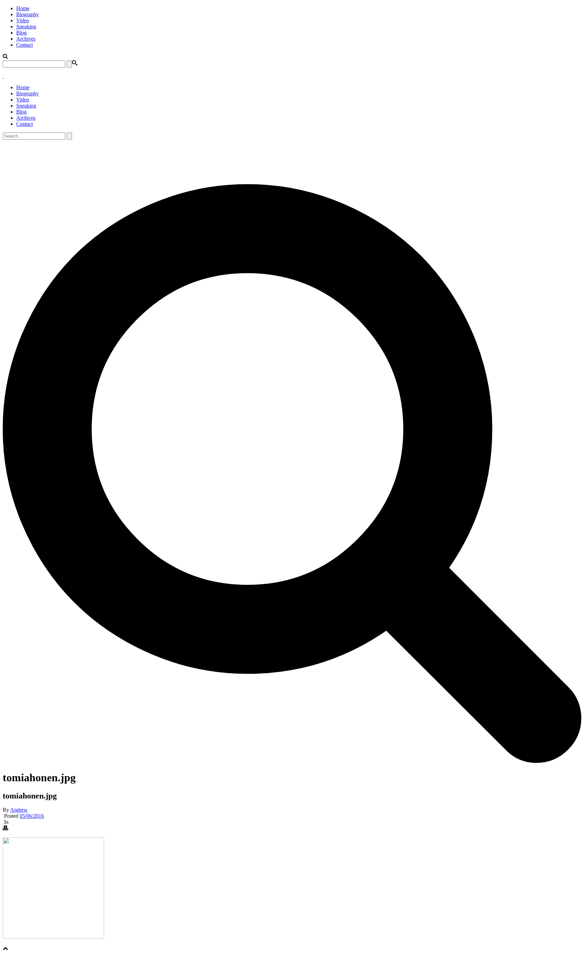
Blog (21, 32)
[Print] (5, 829)
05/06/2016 (32, 816)
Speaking (26, 26)
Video (22, 20)
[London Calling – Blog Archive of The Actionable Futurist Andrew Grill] (3, 76)
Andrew (19, 810)
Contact (24, 45)
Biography (27, 14)
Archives (25, 39)
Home (22, 8)
